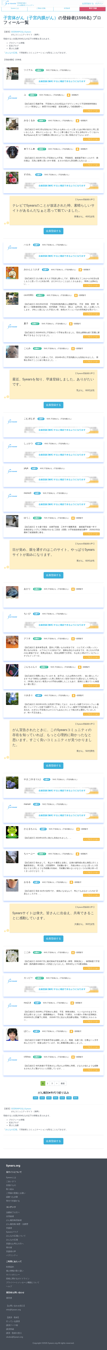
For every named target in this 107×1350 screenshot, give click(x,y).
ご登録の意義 (40, 8)
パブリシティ (12, 1255)
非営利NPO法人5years (21, 32)
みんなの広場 (11, 53)
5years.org (13, 1165)
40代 (49, 1098)
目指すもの (11, 1185)
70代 (69, 1098)
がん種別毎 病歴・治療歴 (17, 1224)
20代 (35, 1098)
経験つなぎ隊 (12, 1197)
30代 (42, 1098)
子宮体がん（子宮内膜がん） (30, 17)
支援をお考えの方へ (15, 1243)
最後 (63, 1083)
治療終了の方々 (13, 1212)
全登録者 (67, 8)
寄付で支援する (13, 1201)
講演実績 (10, 1329)
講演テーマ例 (12, 1325)
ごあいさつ (11, 1181)
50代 (55, 1098)
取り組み (10, 1189)
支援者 (9, 1228)
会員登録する (88, 3)
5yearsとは (15, 8)
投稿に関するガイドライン (18, 1278)
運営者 (9, 1298)
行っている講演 (13, 1321)
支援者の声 (11, 1251)
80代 (75, 1098)
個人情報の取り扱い (15, 1271)
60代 (62, 1098)
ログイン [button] (99, 3)
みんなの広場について (16, 1236)
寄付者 (9, 1247)
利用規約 (10, 1267)
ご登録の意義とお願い (16, 1193)
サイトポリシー (13, 1275)
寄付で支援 (93, 8)
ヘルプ (9, 1286)
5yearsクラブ (12, 1232)
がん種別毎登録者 (14, 1220)
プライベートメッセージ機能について (22, 1282)
